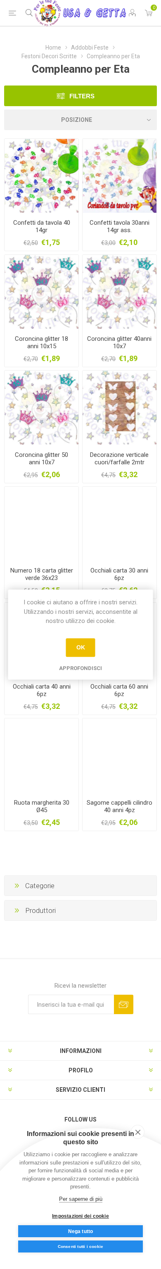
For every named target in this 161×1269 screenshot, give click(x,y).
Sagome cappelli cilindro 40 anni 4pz (119, 806)
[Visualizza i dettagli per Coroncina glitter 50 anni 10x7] (41, 407)
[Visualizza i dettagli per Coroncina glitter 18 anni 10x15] (41, 292)
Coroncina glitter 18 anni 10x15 (41, 342)
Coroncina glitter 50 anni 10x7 (41, 458)
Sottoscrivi (123, 1004)
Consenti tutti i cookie (81, 1246)
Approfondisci (80, 668)
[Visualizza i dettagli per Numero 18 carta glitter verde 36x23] (41, 524)
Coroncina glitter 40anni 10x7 (119, 342)
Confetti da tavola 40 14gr (41, 226)
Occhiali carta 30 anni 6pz (119, 574)
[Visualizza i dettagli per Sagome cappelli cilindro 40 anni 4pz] (119, 755)
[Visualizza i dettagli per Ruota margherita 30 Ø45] (41, 755)
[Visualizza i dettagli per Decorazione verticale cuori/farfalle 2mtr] (119, 407)
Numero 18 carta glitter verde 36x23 (41, 574)
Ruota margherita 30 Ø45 (41, 806)
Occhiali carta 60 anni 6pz (119, 690)
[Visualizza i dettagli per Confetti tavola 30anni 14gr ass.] (119, 176)
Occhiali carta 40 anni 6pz (42, 690)
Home (53, 47)
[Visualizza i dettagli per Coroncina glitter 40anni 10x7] (119, 292)
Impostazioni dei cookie (80, 1216)
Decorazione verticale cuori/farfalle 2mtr (119, 458)
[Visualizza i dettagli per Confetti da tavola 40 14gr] (41, 176)
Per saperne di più (80, 1199)
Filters (82, 96)
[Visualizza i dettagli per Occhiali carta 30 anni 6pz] (119, 524)
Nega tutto (80, 1231)
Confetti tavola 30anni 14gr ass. (119, 226)
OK (80, 647)
